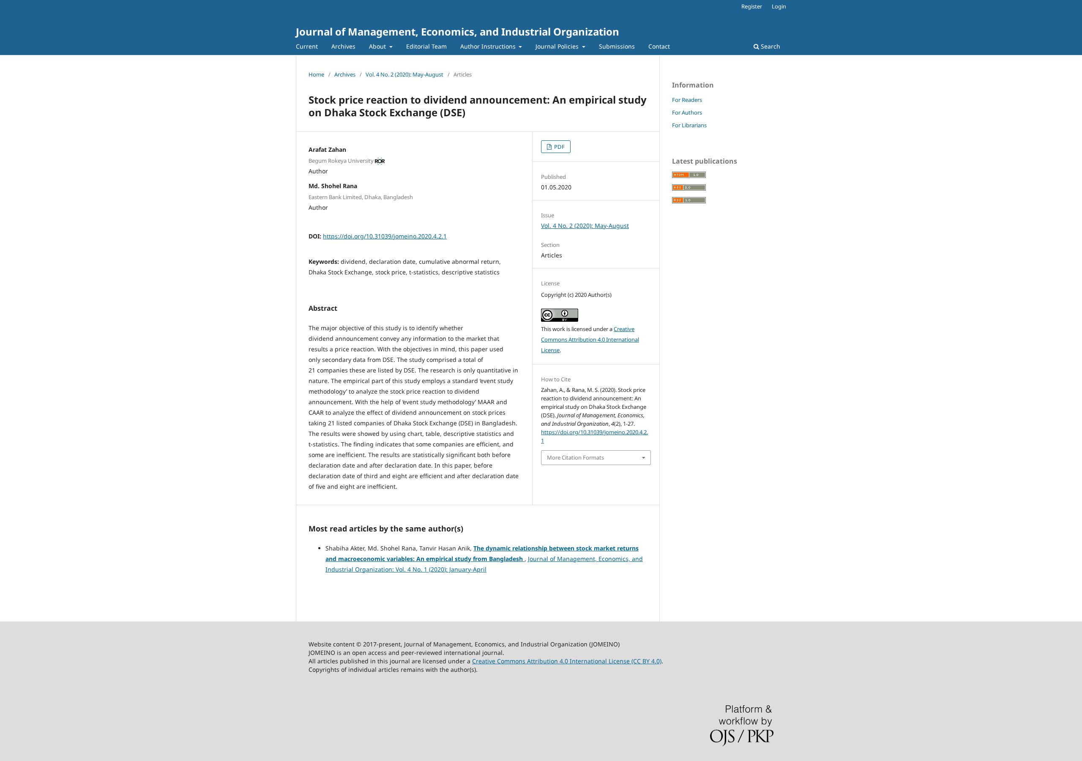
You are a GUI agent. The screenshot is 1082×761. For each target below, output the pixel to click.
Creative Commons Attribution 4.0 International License (590, 339)
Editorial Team (426, 46)
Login (779, 6)
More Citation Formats (575, 457)
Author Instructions (488, 46)
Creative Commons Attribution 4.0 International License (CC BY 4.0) (566, 661)
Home (316, 74)
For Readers (687, 100)
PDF (559, 147)
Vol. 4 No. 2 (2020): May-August (404, 74)
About (378, 46)
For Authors (687, 112)
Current (307, 46)
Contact (659, 46)
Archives (343, 46)
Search (769, 46)
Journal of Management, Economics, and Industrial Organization (457, 31)
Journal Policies (558, 46)
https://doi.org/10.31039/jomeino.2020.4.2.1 (385, 236)
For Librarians (689, 125)
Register (751, 6)
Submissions (617, 46)
